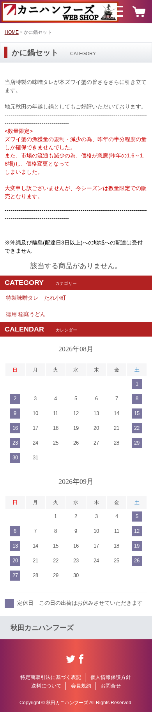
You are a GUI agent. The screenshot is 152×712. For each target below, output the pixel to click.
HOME (12, 32)
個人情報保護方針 (110, 677)
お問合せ (111, 686)
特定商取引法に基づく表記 (50, 677)
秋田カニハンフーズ (42, 628)
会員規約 (81, 686)
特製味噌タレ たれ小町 (36, 298)
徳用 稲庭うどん (26, 314)
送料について (46, 686)
